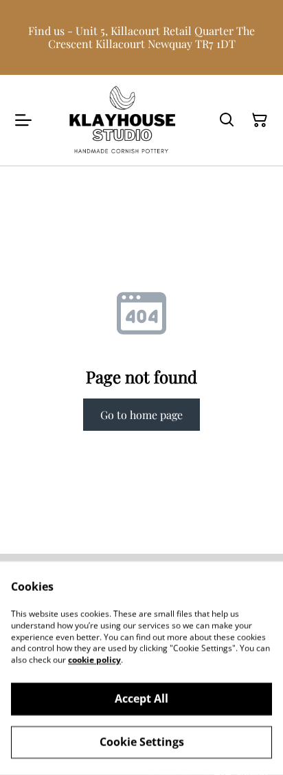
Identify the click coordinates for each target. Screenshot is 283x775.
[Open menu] (23, 120)
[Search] (226, 120)
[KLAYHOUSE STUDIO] (122, 120)
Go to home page (141, 414)
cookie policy (94, 660)
